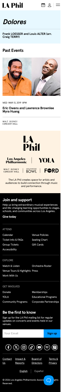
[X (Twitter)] (16, 347)
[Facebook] (8, 347)
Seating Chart (40, 240)
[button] (57, 5)
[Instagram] (24, 347)
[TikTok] (32, 347)
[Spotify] (47, 347)
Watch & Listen (11, 266)
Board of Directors (37, 361)
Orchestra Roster (42, 266)
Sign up (52, 333)
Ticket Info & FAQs (13, 240)
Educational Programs (44, 297)
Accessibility (10, 249)
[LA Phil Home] (13, 5)
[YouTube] (39, 347)
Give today (9, 216)
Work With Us (10, 275)
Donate (7, 292)
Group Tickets (11, 245)
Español (38, 371)
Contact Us (7, 361)
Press (35, 271)
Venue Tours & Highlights (17, 271)
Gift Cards (38, 245)
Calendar (8, 235)
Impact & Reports (20, 361)
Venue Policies (40, 235)
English (24, 371)
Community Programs (15, 302)
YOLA (6, 297)
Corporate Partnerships (45, 302)
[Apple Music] (55, 347)
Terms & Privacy (53, 361)
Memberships (39, 292)
